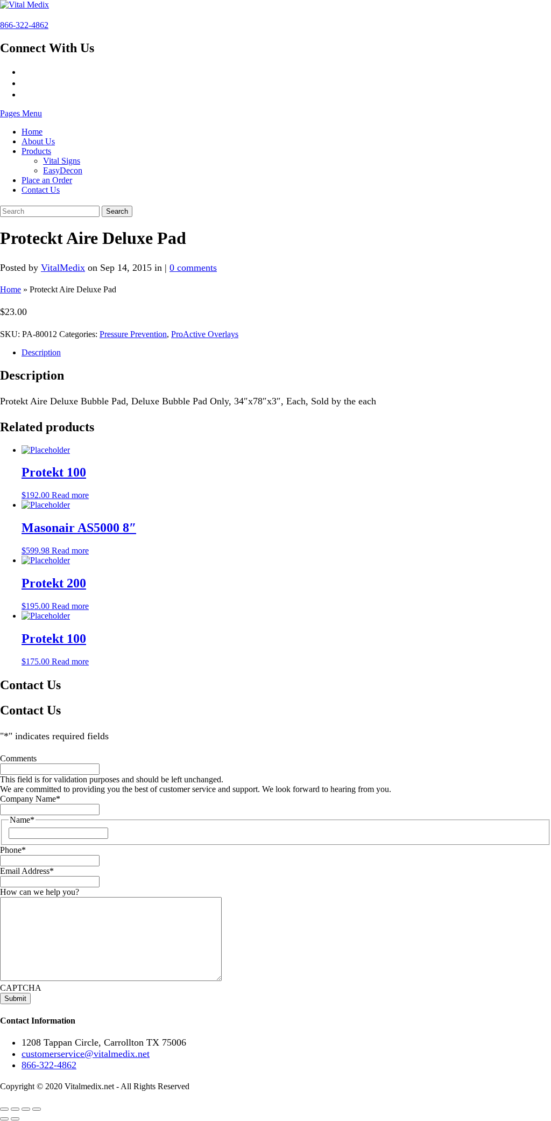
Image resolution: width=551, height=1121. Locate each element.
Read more (70, 495)
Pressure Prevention (133, 334)
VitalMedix (63, 267)
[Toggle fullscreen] (15, 1109)
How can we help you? (39, 891)
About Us (38, 141)
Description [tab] (41, 352)
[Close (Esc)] (36, 1109)
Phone (13, 849)
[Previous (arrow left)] (4, 1118)
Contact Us (41, 189)
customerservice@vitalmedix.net (86, 1053)
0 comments (193, 267)
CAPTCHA (20, 987)
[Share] (26, 1109)
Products (36, 151)
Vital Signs (61, 160)
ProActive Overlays (204, 334)
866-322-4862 (24, 25)
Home (32, 131)
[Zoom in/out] (4, 1109)
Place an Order (47, 180)
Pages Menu (21, 113)
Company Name (30, 798)
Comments (18, 758)
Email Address (27, 870)
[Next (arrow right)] (15, 1118)
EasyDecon (62, 170)
